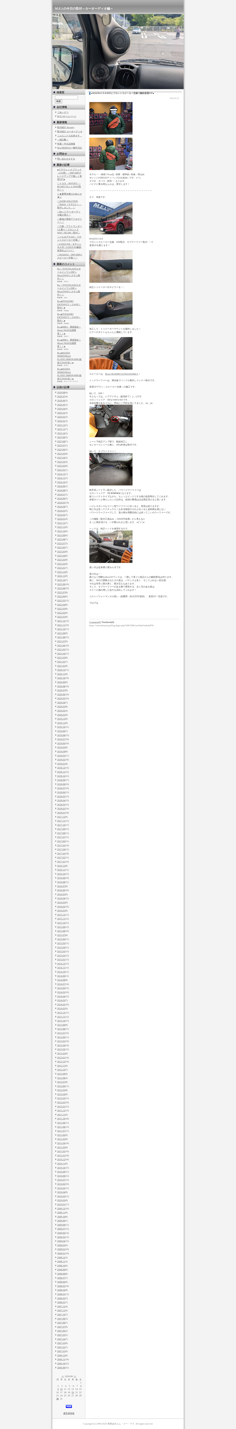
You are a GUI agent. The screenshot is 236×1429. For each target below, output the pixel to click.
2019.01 (61, 763)
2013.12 (61, 1012)
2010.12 (61, 1159)
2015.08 (61, 931)
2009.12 (61, 1208)
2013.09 (61, 1025)
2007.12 (61, 1306)
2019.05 (61, 747)
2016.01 (61, 910)
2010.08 (61, 1176)
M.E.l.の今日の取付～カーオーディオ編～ (84, 8)
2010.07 (61, 1180)
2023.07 (61, 543)
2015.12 (61, 914)
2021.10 (61, 629)
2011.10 (61, 1118)
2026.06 (61, 400)
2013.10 (61, 1020)
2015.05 (61, 943)
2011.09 (61, 1123)
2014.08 (61, 980)
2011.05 (61, 1139)
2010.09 (61, 1171)
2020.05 (61, 698)
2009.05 (61, 1237)
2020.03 (61, 706)
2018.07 (61, 788)
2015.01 (61, 959)
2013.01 (61, 1057)
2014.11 (61, 967)
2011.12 (61, 1110)
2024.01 (61, 519)
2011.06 (61, 1135)
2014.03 (61, 1000)
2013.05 (61, 1041)
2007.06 (61, 1331)
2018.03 (61, 804)
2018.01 (61, 812)
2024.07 (61, 494)
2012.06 (61, 1086)
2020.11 (61, 674)
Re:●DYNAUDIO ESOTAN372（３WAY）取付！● (69, 304)
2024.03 (61, 510)
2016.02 (61, 906)
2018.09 (61, 780)
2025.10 (61, 433)
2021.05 (61, 649)
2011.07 (61, 1131)
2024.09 (61, 486)
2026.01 (61, 421)
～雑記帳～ (62, 139)
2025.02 (61, 466)
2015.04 (61, 947)
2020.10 (61, 678)
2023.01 (61, 568)
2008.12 (61, 1257)
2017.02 (61, 857)
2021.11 (61, 625)
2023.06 (61, 547)
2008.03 (61, 1294)
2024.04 (61, 506)
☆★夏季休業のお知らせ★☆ (69, 196)
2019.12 (61, 719)
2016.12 (61, 866)
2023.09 (61, 535)
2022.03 (61, 608)
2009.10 (61, 1216)
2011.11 (61, 1114)
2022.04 (61, 604)
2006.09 (61, 1367)
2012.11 (61, 1065)
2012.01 (61, 1106)
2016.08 (61, 882)
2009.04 (61, 1241)
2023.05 (61, 551)
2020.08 (61, 686)
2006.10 (61, 1363)
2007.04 (61, 1339)
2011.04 (61, 1143)
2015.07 (61, 935)
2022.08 (61, 588)
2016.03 (61, 902)
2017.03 (61, 853)
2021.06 (61, 645)
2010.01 (61, 1204)
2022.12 (61, 572)
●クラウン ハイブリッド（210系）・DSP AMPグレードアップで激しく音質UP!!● (69, 174)
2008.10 (61, 1265)
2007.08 (61, 1322)
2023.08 (61, 539)
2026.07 (61, 396)
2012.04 (61, 1094)
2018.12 (61, 767)
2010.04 (61, 1192)
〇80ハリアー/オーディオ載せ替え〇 (69, 213)
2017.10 (61, 825)
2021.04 (61, 653)
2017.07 (61, 837)
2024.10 (61, 482)
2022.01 (61, 616)
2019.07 (61, 739)
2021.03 (61, 657)
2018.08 (61, 784)
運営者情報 (68, 1413)
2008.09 (61, 1269)
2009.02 (61, 1249)
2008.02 (61, 1298)
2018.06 (61, 792)
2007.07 (61, 1327)
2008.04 (61, 1290)
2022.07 (61, 592)
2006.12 (61, 1355)
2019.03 (61, 755)
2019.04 (61, 751)
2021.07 (61, 641)
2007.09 (61, 1318)
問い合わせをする (66, 159)
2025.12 (61, 425)
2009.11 (61, 1212)
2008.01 (61, 1302)
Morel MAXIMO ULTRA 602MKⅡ (121, 374)
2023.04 (61, 555)
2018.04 (61, 800)
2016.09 (61, 878)
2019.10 (61, 727)
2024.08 (61, 490)
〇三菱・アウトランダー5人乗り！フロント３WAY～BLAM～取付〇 (69, 229)
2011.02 (61, 1151)
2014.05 (61, 992)
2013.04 (61, 1045)
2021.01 (61, 666)
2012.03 (61, 1098)
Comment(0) (95, 622)
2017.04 (61, 849)
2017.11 (61, 821)
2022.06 (61, 596)
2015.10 (61, 923)
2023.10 (61, 531)
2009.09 (61, 1220)
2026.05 (61, 404)
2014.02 (61, 1004)
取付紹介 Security (65, 127)
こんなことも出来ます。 (69, 135)
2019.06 (61, 743)
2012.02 (61, 1102)
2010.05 (61, 1188)
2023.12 (61, 523)
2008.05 (61, 1286)
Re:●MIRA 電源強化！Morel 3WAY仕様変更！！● (69, 330)
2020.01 (61, 715)
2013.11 (61, 1017)
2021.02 (61, 661)
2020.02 (61, 710)
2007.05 (61, 1335)
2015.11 (61, 918)
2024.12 (61, 474)
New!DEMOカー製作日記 (69, 147)
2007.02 (61, 1347)
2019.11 (61, 723)
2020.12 (61, 670)
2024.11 (61, 478)
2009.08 (61, 1225)
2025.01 (61, 470)
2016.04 (61, 898)
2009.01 (61, 1253)
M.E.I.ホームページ (66, 116)
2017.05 (61, 845)
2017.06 (61, 841)
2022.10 (61, 580)
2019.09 (61, 731)
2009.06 (61, 1233)
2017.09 (61, 829)
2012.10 (61, 1069)
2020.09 (61, 682)
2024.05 (61, 502)
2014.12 (61, 963)
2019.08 (61, 735)
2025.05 (61, 453)
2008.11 (61, 1261)
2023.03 (61, 559)
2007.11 (61, 1310)
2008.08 (61, 1273)
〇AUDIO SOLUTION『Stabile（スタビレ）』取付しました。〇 (69, 204)
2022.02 (61, 613)
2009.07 (61, 1229)
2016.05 (61, 894)
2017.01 (61, 861)
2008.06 (61, 1282)
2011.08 (61, 1127)
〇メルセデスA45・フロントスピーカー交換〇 (69, 238)
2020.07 (61, 690)
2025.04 (61, 457)
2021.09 (61, 633)
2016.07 (61, 886)
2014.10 (61, 972)
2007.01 (61, 1351)
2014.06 (61, 988)
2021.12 (61, 621)
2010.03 (61, 1196)
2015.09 (61, 927)
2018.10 (61, 776)
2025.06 (61, 449)
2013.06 (61, 1037)
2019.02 (61, 759)
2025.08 (61, 441)
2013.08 (61, 1029)
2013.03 (61, 1049)
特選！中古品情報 (66, 144)
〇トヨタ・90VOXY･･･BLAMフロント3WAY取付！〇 (69, 186)
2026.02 (61, 417)
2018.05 (61, 796)
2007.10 (61, 1314)
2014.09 (61, 976)
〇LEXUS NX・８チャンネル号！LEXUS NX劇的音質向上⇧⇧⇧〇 (69, 247)
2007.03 (61, 1343)
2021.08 (61, 637)
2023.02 (61, 564)
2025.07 (61, 445)
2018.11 (61, 772)
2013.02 (61, 1053)
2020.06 (61, 694)
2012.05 (61, 1090)
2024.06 (61, 498)
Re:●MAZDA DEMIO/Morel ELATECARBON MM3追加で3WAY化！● (69, 358)
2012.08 (61, 1078)
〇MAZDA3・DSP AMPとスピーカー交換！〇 (69, 256)
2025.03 (61, 462)
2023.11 (61, 527)
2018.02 (61, 808)
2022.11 (61, 576)
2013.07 (61, 1033)
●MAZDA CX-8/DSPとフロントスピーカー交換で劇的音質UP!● (122, 93)
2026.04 (61, 408)
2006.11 (61, 1359)
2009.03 (61, 1245)
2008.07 (61, 1278)
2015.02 (61, 955)
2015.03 (61, 951)
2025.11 (61, 429)
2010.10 (61, 1167)
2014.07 (61, 984)
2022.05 (61, 600)
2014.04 (61, 996)
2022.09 (61, 584)
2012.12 (61, 1061)
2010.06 (61, 1184)
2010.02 (61, 1200)
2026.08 (61, 392)
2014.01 (61, 1008)
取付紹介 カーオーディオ (69, 131)
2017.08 (61, 833)
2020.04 (61, 702)
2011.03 (61, 1147)
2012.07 (61, 1082)
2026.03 (61, 413)
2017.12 (61, 817)
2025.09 (61, 437)
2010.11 (61, 1163)
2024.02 (61, 515)
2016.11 (61, 870)
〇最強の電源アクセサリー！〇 (69, 221)
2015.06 (61, 939)
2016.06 (61, 890)
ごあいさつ (62, 112)
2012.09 (61, 1074)
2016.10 (61, 874)
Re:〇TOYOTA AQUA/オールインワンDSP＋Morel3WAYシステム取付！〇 (69, 274)
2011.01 (61, 1155)
